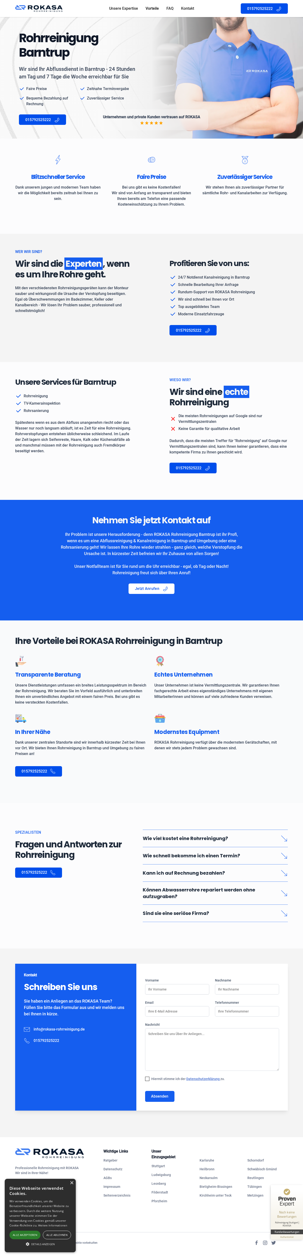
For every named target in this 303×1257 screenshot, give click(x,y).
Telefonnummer (227, 1002)
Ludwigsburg (161, 1175)
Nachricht (152, 1024)
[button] (40, 1244)
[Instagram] (265, 1243)
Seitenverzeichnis (116, 1195)
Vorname (152, 980)
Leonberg (159, 1183)
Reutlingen (255, 1178)
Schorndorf (255, 1160)
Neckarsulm (209, 1178)
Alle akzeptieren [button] (25, 1235)
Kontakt (187, 8)
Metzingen (255, 1195)
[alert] (40, 1215)
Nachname (223, 980)
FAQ (170, 8)
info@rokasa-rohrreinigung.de (59, 1029)
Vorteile (152, 8)
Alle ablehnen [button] (56, 1235)
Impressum (111, 1187)
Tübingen (254, 1187)
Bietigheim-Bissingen (216, 1187)
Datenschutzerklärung (203, 1079)
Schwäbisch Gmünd (262, 1169)
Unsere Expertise (123, 8)
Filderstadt (160, 1192)
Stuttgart (158, 1166)
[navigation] (55, 1153)
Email (149, 1002)
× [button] (71, 1183)
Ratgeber (110, 1160)
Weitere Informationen (52, 1225)
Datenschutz (112, 1169)
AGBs (107, 1178)
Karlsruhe (207, 1160)
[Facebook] (256, 1243)
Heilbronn (207, 1169)
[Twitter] (273, 1243)
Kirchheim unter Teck (216, 1195)
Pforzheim (159, 1201)
